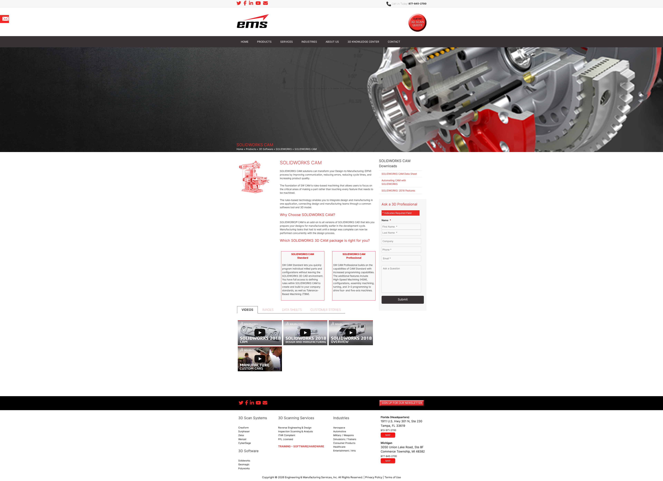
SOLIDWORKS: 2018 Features (398, 190)
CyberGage (244, 443)
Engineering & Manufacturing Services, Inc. (311, 477)
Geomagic (243, 464)
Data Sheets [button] (292, 310)
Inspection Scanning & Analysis (295, 431)
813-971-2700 (388, 430)
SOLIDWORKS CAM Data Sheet (399, 173)
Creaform (243, 427)
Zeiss (241, 435)
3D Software (266, 149)
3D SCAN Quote (417, 22)
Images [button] (267, 310)
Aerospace (339, 427)
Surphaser (244, 431)
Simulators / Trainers (344, 439)
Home (240, 149)
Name (386, 220)
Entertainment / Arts (344, 450)
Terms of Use (393, 477)
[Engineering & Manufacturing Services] (253, 21)
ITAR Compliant (286, 435)
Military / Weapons (343, 435)
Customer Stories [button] (325, 310)
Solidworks (244, 460)
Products (251, 149)
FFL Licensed (285, 439)
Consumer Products (344, 443)
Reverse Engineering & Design (294, 427)
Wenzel (242, 439)
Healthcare (339, 446)
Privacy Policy (373, 477)
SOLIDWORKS (284, 149)
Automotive (339, 431)
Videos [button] (247, 310)
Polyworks (244, 468)
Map (388, 435)
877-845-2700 (417, 3)
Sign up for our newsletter (402, 402)
